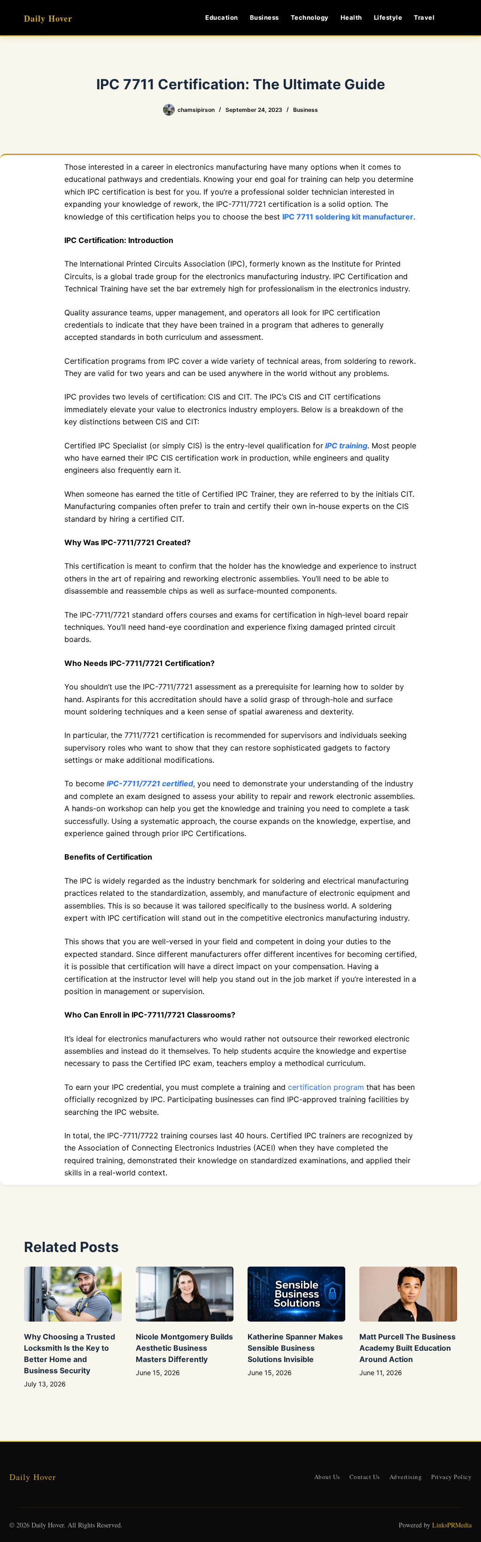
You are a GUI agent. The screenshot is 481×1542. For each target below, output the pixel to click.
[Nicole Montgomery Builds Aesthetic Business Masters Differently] (184, 1294)
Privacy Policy (451, 1476)
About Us (327, 1476)
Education (221, 17)
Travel (424, 17)
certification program (326, 1087)
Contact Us (364, 1476)
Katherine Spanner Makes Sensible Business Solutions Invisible (295, 1348)
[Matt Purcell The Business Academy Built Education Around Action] (408, 1294)
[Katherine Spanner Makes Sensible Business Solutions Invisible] (296, 1294)
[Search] (453, 17)
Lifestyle (388, 17)
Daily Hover (48, 18)
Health (351, 17)
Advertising (405, 1476)
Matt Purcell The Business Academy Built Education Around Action (407, 1348)
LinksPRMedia (452, 1524)
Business (264, 17)
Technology (310, 17)
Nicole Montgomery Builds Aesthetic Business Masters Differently (184, 1348)
